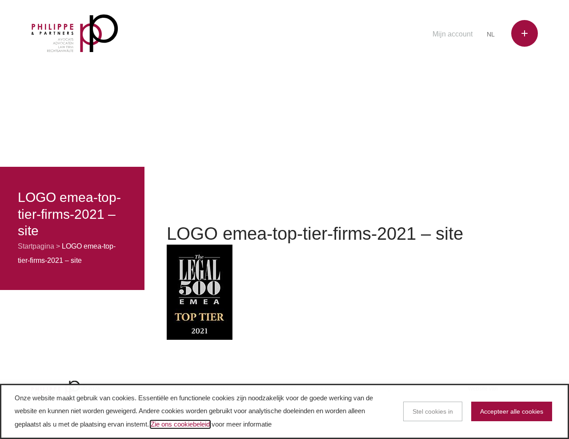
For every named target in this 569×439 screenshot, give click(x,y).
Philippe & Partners (74, 33)
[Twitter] (375, 35)
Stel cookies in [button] (433, 411)
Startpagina (36, 246)
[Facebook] (361, 35)
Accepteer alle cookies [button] (511, 411)
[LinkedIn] (388, 35)
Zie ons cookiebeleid (180, 424)
